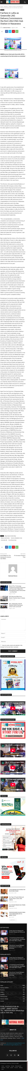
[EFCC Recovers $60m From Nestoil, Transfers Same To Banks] (4, 598)
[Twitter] (10, 31)
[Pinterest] (13, 31)
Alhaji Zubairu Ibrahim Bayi (10, 535)
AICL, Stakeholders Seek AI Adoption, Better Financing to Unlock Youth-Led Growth (16, 605)
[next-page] (4, 611)
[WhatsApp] (16, 31)
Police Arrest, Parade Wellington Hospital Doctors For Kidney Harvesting (16, 947)
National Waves (7, 27)
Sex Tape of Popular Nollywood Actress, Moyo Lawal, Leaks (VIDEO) (16, 898)
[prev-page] (1, 611)
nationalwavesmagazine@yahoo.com (13, 1044)
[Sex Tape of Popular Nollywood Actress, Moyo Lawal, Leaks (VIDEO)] (4, 899)
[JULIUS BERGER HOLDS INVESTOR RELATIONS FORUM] (4, 891)
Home (1, 6)
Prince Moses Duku (12, 540)
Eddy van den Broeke (5, 538)
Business (6, 6)
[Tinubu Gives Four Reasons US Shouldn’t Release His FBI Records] (4, 932)
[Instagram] (11, 1055)
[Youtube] (18, 1055)
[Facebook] (6, 31)
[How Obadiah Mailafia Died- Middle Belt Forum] (4, 906)
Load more (12, 920)
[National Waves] (1, 27)
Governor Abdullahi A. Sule (16, 538)
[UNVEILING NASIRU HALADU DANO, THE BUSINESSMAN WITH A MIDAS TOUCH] (4, 914)
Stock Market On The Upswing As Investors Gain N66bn (5, 557)
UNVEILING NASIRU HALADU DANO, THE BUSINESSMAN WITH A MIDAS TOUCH (17, 914)
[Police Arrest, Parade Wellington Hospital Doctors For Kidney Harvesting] (4, 947)
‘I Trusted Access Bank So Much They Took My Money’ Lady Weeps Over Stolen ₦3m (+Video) (17, 939)
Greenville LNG (4, 540)
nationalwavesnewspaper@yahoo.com (15, 1043)
